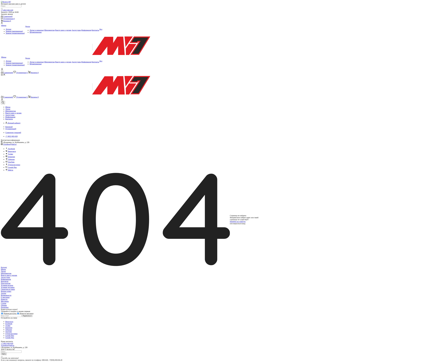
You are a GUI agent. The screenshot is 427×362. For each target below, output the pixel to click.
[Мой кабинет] (2, 23)
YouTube (11, 162)
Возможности (6, 295)
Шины (3, 269)
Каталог (4, 267)
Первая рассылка (10, 314)
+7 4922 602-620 (7, 10)
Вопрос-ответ (6, 291)
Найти (4, 354)
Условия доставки (7, 287)
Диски (3, 271)
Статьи (3, 303)
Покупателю (5, 283)
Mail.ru (10, 170)
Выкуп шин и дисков (9, 275)
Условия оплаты (7, 285)
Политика (4, 307)
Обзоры (4, 305)
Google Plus (12, 167)
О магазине (5, 297)
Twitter (10, 154)
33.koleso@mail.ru (9, 144)
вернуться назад (239, 224)
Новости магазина (26, 314)
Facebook (11, 149)
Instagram (11, 157)
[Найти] (2, 8)
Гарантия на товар (8, 289)
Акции (3, 293)
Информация (6, 279)
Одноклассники (14, 165)
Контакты (4, 281)
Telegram (11, 159)
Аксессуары (5, 277)
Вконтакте (12, 151)
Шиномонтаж (6, 273)
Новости (4, 299)
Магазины (5, 301)
